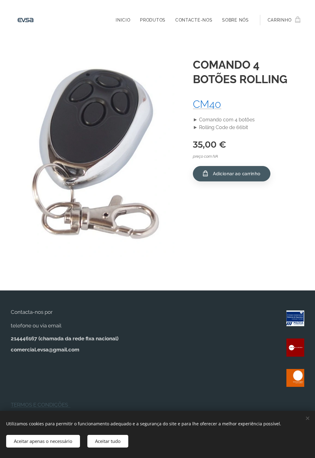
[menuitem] (124, 20)
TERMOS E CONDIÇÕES (40, 405)
